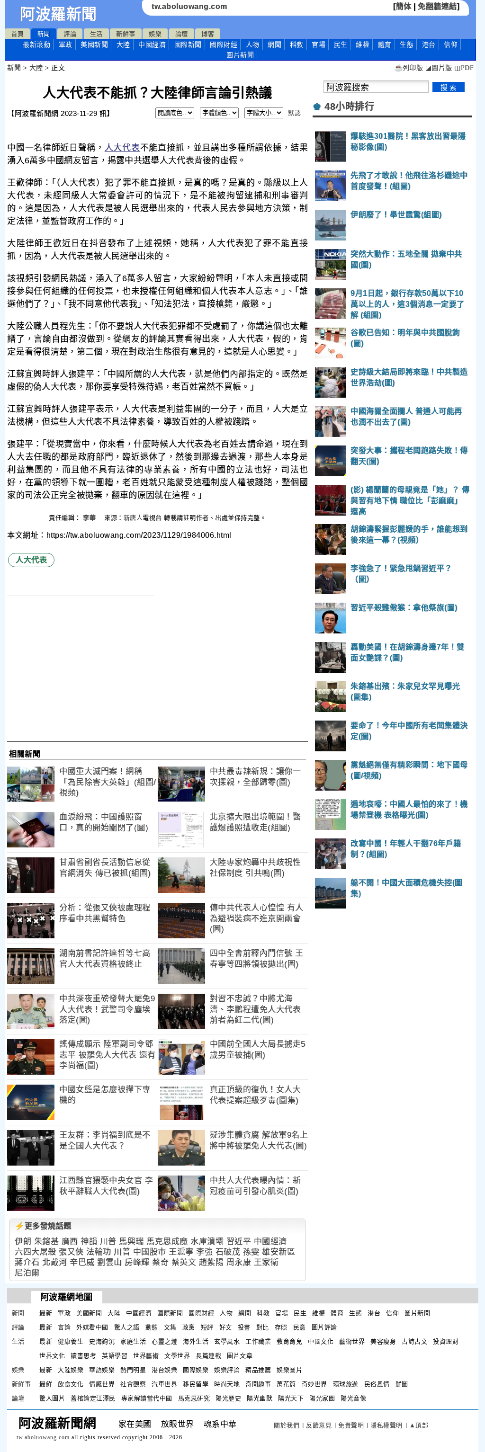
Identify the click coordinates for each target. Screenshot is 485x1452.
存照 (281, 1327)
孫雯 (251, 1251)
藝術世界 (352, 1341)
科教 (297, 44)
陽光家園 (322, 1398)
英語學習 (114, 1355)
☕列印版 (408, 67)
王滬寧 (181, 1251)
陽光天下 (291, 1398)
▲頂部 (419, 1425)
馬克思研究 (194, 1398)
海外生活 (195, 1341)
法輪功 (98, 1251)
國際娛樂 (195, 1369)
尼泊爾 (27, 1272)
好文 (225, 1327)
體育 (385, 44)
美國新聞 (94, 44)
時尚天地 (227, 1384)
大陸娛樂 (70, 1369)
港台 (429, 44)
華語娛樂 (102, 1369)
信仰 (451, 44)
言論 (64, 1327)
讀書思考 (83, 1355)
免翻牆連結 (437, 6)
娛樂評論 (227, 1369)
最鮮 (45, 1384)
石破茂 (228, 1251)
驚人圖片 (52, 1398)
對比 (262, 1327)
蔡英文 (184, 1262)
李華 (90, 517)
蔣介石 (27, 1262)
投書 (244, 1327)
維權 (362, 44)
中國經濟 (152, 44)
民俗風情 (377, 1384)
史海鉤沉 (102, 1341)
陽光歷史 (228, 1398)
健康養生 (70, 1341)
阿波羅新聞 (58, 14)
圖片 (240, 55)
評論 (69, 33)
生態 (406, 44)
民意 (299, 1327)
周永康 (238, 1262)
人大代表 (122, 147)
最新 (36, 44)
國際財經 (223, 44)
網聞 (274, 44)
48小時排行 (349, 106)
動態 (151, 1327)
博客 (207, 33)
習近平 (238, 1241)
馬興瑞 (131, 1241)
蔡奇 (160, 1262)
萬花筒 (286, 1384)
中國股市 (149, 1251)
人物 (253, 44)
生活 (96, 33)
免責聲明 (351, 1425)
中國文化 (320, 1341)
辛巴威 (82, 1262)
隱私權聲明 (386, 1425)
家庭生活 (133, 1341)
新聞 (43, 33)
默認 (294, 112)
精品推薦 (258, 1369)
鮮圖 (401, 1384)
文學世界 (177, 1355)
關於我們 (286, 1425)
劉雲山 (109, 1262)
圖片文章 (239, 1355)
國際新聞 (188, 44)
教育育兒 (289, 1341)
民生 (341, 44)
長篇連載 (208, 1355)
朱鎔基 (46, 1241)
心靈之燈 (164, 1341)
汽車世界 (164, 1384)
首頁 (17, 33)
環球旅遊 (346, 1384)
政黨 (188, 1327)
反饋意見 (319, 1425)
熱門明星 (133, 1369)
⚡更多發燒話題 (43, 1226)
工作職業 (258, 1341)
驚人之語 (127, 1327)
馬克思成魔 (167, 1241)
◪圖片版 (438, 67)
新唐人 (133, 517)
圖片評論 (324, 1327)
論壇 (181, 33)
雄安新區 (278, 1251)
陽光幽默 (259, 1398)
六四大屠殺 (35, 1251)
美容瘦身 (383, 1341)
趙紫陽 (211, 1262)
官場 (318, 44)
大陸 (123, 44)
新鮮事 (125, 33)
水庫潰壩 (207, 1241)
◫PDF (464, 67)
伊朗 (23, 1241)
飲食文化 (70, 1384)
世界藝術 (146, 1355)
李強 (204, 1251)
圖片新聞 (417, 1313)
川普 (108, 1241)
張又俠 (71, 1251)
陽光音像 (353, 1398)
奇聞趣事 (258, 1384)
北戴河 (54, 1262)
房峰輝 (137, 1262)
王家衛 (266, 1262)
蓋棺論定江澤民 (93, 1398)
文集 (170, 1327)
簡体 (404, 6)
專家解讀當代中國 (146, 1398)
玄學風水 (227, 1341)
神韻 (89, 1241)
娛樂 (155, 33)
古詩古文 (414, 1341)
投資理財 (445, 1341)
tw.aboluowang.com (189, 6)
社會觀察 (133, 1384)
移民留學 (195, 1384)
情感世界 (102, 1384)
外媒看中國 (92, 1327)
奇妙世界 (314, 1384)
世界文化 (52, 1355)
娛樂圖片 (289, 1369)
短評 (207, 1327)
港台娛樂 (164, 1369)
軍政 (65, 44)
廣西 (70, 1241)
